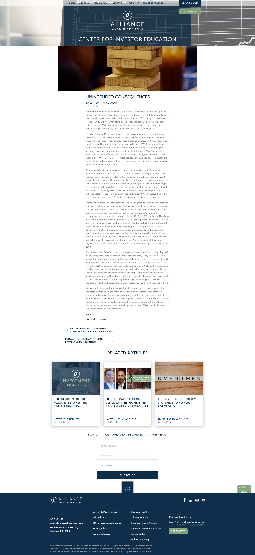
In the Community (140, 539)
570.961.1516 (56, 518)
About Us (84, 3)
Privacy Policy (100, 528)
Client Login (190, 3)
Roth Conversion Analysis (144, 523)
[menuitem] (72, 3)
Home (72, 3)
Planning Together (153, 3)
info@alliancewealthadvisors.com (67, 523)
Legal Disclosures (101, 534)
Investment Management (101, 102)
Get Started (190, 11)
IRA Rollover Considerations (107, 523)
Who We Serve (101, 3)
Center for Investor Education (146, 528)
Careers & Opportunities (105, 511)
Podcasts (134, 3)
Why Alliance (99, 517)
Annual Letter (138, 534)
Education (118, 3)
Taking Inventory (139, 517)
